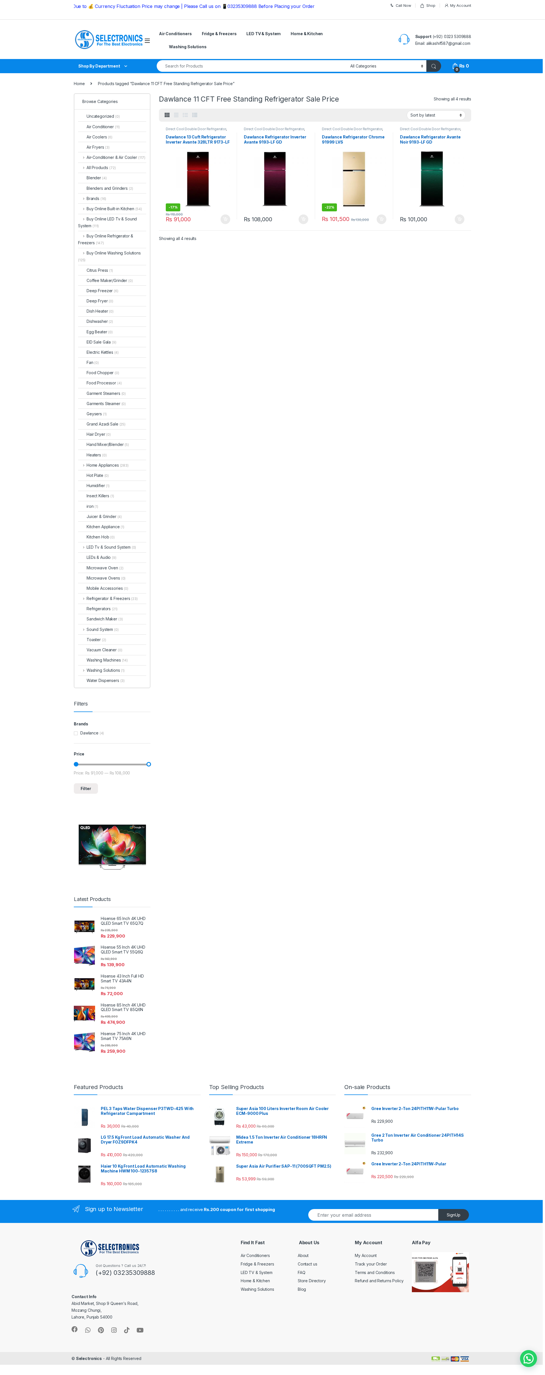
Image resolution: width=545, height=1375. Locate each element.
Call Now (403, 5)
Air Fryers (98, 147)
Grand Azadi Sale (106, 424)
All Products (101, 167)
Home (79, 83)
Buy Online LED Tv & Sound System (107, 222)
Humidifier (98, 485)
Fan (93, 362)
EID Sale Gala (101, 342)
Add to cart (225, 219)
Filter (86, 788)
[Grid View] (167, 115)
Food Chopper (103, 372)
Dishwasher (100, 321)
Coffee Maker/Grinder (110, 280)
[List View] (185, 115)
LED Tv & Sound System (111, 547)
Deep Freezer (102, 290)
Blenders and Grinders (110, 188)
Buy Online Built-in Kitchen (114, 208)
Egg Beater (100, 331)
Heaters (96, 454)
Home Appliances (108, 465)
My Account (460, 5)
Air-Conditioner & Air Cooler (116, 157)
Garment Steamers (106, 393)
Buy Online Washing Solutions (109, 256)
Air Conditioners (175, 33)
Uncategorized (103, 116)
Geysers (96, 413)
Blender (96, 177)
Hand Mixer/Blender (108, 444)
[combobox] (252, 66)
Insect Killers (100, 495)
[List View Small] (194, 115)
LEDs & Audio (101, 557)
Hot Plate (98, 475)
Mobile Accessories (107, 588)
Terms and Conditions (375, 1272)
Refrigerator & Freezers (112, 598)
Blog (302, 1289)
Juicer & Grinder (104, 516)
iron (92, 506)
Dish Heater (100, 311)
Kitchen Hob (101, 536)
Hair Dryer (99, 434)
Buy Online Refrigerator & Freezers (105, 239)
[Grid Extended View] (176, 115)
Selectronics (89, 1358)
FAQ (301, 1272)
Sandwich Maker (105, 618)
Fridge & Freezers (219, 33)
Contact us (307, 1264)
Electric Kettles (103, 352)
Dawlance (89, 732)
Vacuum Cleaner (104, 649)
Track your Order (371, 1264)
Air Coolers (99, 136)
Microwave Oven (105, 567)
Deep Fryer (100, 300)
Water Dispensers (106, 680)
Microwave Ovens (106, 578)
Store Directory (312, 1280)
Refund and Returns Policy (379, 1280)
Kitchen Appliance (105, 526)
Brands (96, 198)
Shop (430, 5)
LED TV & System (263, 33)
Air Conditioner (103, 126)
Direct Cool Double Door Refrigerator (196, 129)
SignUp (453, 1214)
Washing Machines (107, 660)
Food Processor (104, 382)
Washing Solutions (188, 46)
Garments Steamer (106, 403)
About (303, 1255)
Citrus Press (100, 270)
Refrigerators (102, 608)
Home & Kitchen (307, 33)
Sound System (103, 629)
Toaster (96, 639)
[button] (528, 1358)
